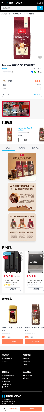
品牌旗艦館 (5, 14)
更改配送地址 (6, 381)
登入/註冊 (40, 3)
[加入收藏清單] (21, 256)
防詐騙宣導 (26, 361)
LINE (27, 378)
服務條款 (26, 358)
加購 (25, 140)
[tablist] (22, 148)
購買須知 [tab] (35, 148)
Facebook (28, 375)
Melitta (4, 69)
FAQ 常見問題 (6, 384)
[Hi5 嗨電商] (14, 3)
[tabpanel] (22, 197)
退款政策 (5, 378)
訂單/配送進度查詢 (8, 375)
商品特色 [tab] (8, 148)
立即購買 (31, 409)
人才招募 (5, 361)
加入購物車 (13, 409)
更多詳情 (35, 95)
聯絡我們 (5, 387)
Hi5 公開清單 (29, 14)
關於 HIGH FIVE (7, 358)
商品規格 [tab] (22, 148)
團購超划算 (17, 14)
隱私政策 (26, 364)
